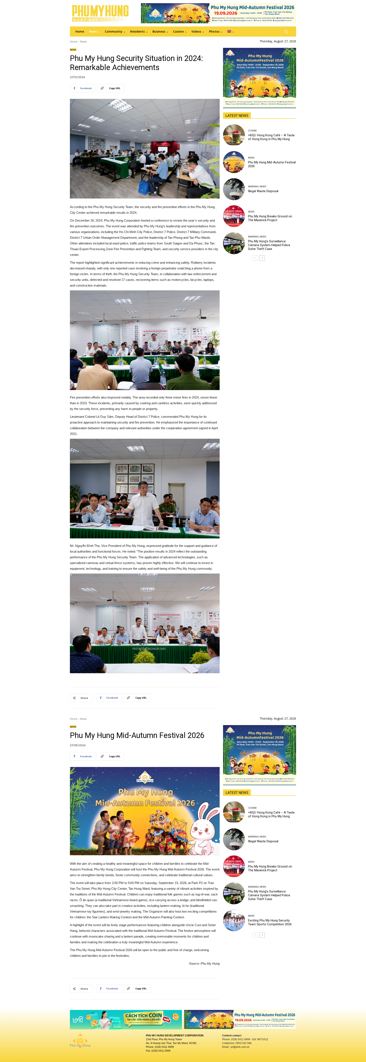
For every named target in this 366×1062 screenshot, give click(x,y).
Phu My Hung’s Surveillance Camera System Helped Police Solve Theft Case (269, 245)
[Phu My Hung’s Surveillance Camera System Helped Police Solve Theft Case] (234, 243)
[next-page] (262, 258)
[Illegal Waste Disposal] (234, 189)
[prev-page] (255, 258)
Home (73, 41)
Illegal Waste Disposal (263, 191)
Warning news (257, 186)
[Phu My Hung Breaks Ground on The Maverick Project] (234, 216)
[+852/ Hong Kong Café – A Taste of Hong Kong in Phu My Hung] (234, 135)
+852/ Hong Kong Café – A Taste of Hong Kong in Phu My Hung (271, 137)
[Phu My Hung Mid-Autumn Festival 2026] (234, 162)
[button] (286, 32)
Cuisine (252, 130)
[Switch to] (230, 31)
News (83, 41)
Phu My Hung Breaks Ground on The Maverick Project (270, 218)
